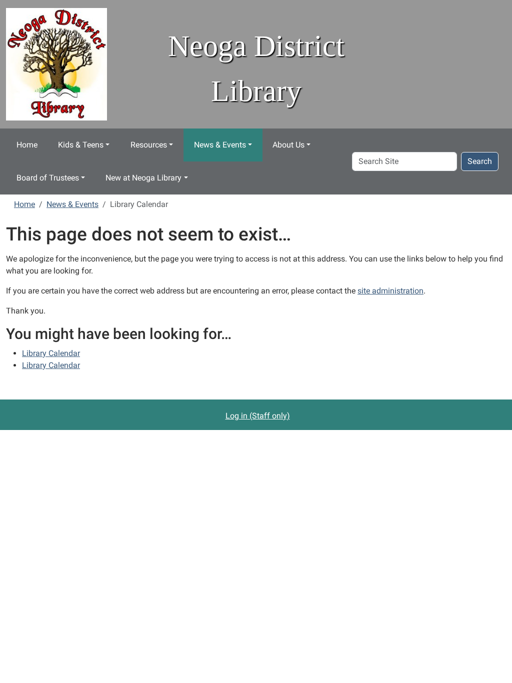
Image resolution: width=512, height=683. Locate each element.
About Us (288, 145)
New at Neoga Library (144, 177)
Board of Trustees (47, 177)
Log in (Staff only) (258, 415)
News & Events (220, 145)
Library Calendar (51, 353)
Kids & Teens (81, 145)
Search (480, 161)
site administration (391, 291)
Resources (148, 145)
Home (27, 145)
